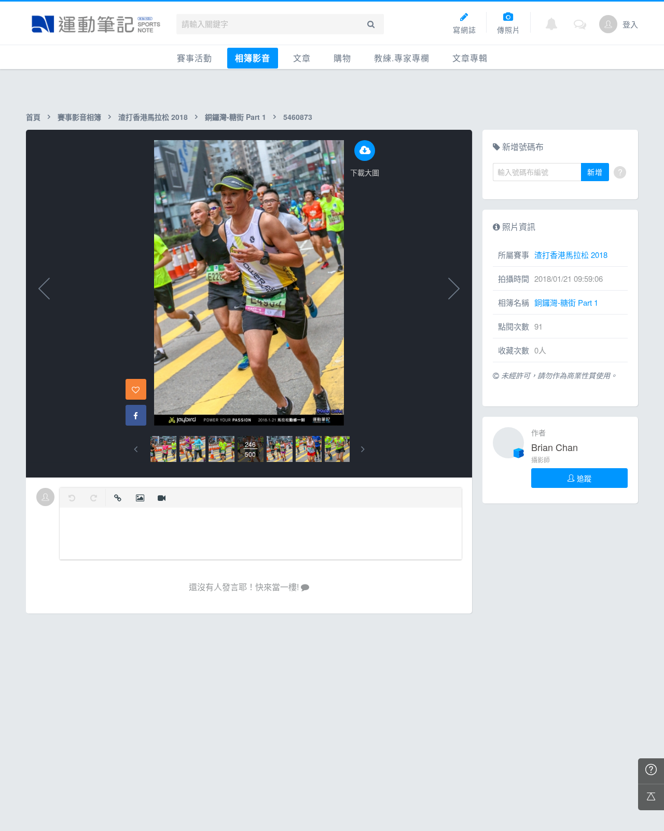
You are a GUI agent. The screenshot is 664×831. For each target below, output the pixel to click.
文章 (302, 58)
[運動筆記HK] (96, 24)
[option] (163, 449)
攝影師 (540, 459)
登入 (630, 24)
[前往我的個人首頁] (608, 24)
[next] (363, 449)
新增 (595, 172)
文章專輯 (470, 58)
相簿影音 (252, 58)
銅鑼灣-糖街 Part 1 (235, 117)
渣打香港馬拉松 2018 (153, 117)
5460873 (297, 117)
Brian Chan (554, 447)
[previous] (136, 449)
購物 (342, 58)
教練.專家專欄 (402, 58)
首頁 (33, 117)
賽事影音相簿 (79, 117)
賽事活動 (194, 58)
